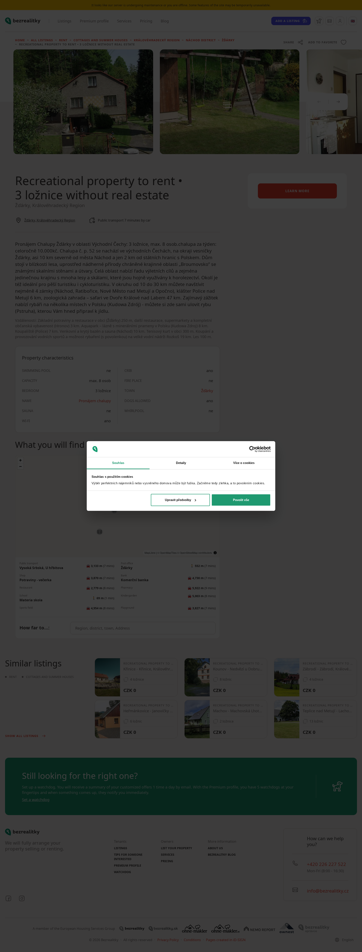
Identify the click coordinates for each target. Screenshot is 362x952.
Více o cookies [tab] (244, 463)
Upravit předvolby (178, 500)
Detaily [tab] (181, 463)
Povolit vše (241, 500)
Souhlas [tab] (118, 463)
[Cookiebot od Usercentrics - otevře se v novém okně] (252, 449)
